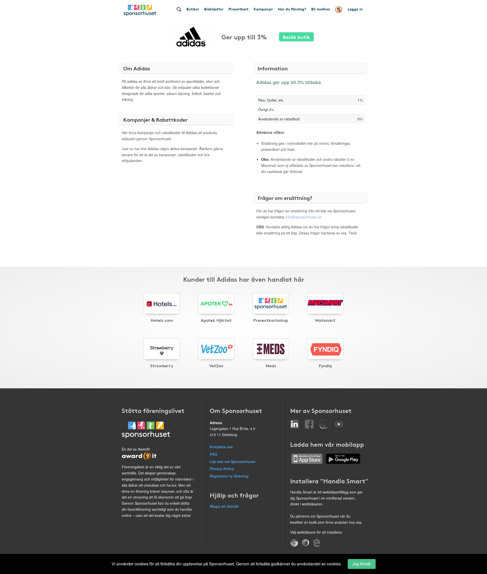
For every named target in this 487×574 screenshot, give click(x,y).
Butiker (192, 8)
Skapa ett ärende (224, 506)
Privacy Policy (222, 468)
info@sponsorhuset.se (303, 216)
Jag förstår (361, 564)
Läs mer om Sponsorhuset (232, 461)
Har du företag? (292, 8)
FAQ (213, 454)
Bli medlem (320, 8)
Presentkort (239, 8)
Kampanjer (263, 8)
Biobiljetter (213, 8)
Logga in (355, 8)
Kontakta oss (221, 446)
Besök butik (296, 36)
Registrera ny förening (229, 476)
